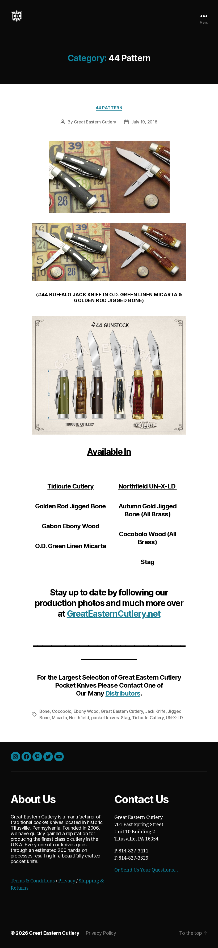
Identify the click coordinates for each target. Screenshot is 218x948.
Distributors (122, 693)
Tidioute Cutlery (148, 717)
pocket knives (105, 717)
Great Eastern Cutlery (95, 122)
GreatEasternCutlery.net (113, 613)
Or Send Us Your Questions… (146, 870)
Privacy (66, 881)
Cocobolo (61, 711)
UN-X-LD (174, 717)
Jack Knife (155, 711)
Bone (44, 711)
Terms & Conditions (33, 881)
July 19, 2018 (144, 122)
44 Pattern (109, 107)
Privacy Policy (101, 933)
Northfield (79, 717)
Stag (125, 717)
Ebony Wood (86, 711)
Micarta (59, 717)
